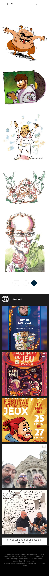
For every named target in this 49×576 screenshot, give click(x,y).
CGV (42, 554)
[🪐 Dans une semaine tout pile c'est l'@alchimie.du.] (24, 374)
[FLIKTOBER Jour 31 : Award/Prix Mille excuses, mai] (24, 512)
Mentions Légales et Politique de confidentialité (22, 554)
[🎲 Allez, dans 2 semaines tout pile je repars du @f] (24, 420)
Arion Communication (37, 556)
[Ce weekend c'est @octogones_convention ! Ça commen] (24, 328)
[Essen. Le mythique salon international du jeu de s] (24, 466)
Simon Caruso (9, 556)
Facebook (8, 4)
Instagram (12, 4)
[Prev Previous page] (16, 283)
